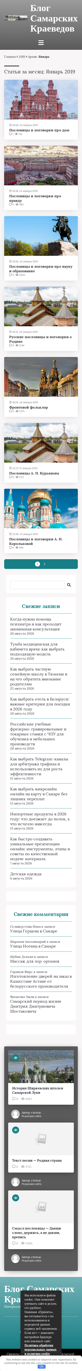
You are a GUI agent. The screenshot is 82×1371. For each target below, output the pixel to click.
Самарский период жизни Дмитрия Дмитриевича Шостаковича (35, 1006)
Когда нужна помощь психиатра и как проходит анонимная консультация (36, 624)
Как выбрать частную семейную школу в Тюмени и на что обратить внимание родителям (38, 676)
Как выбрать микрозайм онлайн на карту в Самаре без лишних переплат (38, 793)
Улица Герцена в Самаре (33, 930)
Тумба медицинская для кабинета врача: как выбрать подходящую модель (37, 649)
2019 (22, 57)
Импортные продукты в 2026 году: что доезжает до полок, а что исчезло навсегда (39, 818)
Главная (10, 57)
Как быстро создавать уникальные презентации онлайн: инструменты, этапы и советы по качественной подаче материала (40, 848)
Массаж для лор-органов (34, 961)
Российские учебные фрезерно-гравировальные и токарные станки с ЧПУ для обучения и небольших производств (38, 734)
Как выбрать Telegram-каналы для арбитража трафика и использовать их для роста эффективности (39, 766)
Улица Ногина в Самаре (33, 946)
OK (42, 1366)
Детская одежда (25, 873)
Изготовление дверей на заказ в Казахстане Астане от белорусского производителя (41, 981)
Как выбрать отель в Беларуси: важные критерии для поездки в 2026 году (40, 704)
